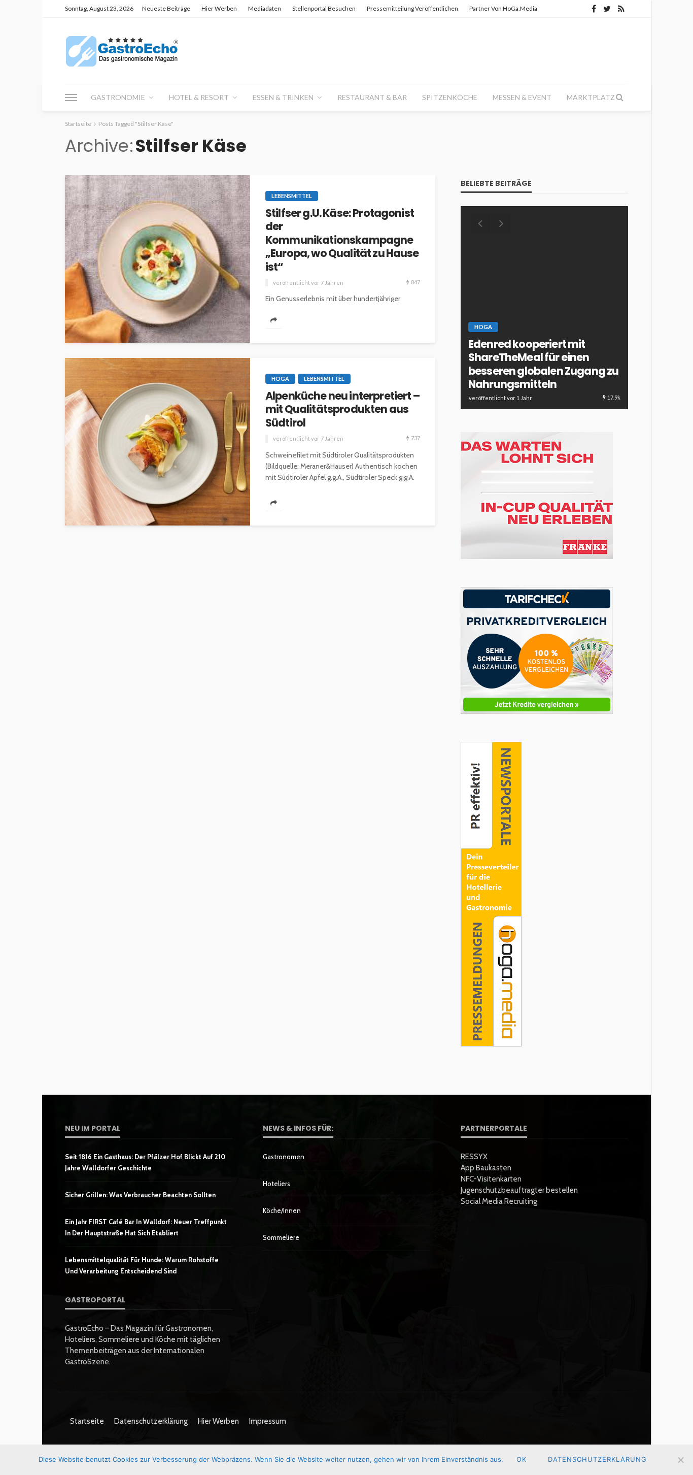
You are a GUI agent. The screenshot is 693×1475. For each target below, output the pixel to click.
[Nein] (680, 1460)
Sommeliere (281, 1237)
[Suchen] (619, 97)
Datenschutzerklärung (151, 1421)
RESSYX (474, 1156)
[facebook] (594, 8)
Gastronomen (283, 1157)
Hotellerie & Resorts (509, 353)
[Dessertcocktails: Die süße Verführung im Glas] (544, 307)
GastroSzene (556, 342)
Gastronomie (118, 97)
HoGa (280, 378)
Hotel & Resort (199, 97)
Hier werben (219, 8)
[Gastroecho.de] (122, 51)
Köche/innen (282, 1210)
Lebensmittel (291, 195)
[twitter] (607, 8)
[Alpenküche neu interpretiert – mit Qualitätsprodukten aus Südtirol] (157, 442)
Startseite (87, 1421)
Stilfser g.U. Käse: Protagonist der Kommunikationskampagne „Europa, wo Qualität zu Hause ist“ (342, 240)
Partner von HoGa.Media (503, 8)
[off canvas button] (71, 97)
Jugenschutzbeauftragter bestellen (519, 1190)
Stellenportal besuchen (324, 8)
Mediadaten (264, 8)
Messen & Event (522, 97)
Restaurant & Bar (372, 97)
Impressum (267, 1421)
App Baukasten (486, 1167)
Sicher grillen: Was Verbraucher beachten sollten (140, 1195)
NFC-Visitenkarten (491, 1179)
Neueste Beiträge (166, 8)
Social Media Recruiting (499, 1201)
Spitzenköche (449, 97)
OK (521, 1459)
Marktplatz (591, 97)
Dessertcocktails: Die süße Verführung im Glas (535, 378)
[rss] (621, 8)
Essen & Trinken (283, 97)
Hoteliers (276, 1183)
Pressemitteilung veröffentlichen (412, 8)
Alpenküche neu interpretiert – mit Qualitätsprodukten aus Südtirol (342, 409)
